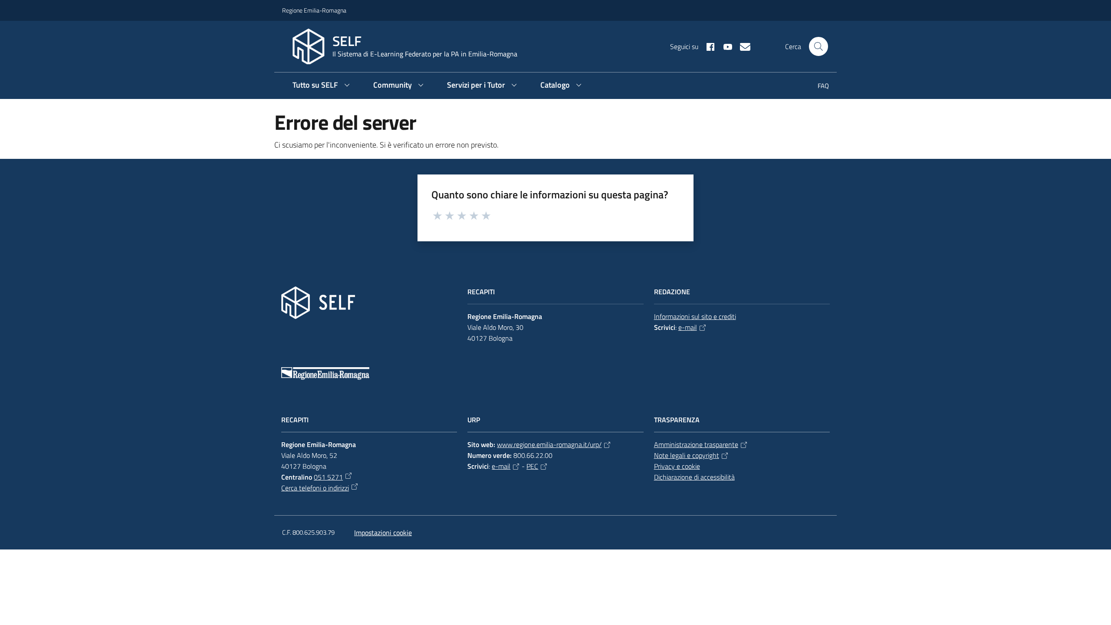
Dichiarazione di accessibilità (694, 477)
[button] (818, 46)
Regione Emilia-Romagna (314, 10)
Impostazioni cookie (383, 532)
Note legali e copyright (686, 455)
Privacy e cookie (677, 466)
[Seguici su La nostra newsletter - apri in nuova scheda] (741, 46)
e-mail (687, 327)
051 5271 (328, 477)
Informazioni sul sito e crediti (695, 316)
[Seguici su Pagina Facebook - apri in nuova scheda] (707, 46)
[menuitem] (818, 86)
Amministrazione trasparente (696, 444)
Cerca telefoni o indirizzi (315, 488)
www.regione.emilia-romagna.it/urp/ (549, 444)
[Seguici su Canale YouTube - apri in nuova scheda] (724, 46)
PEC (532, 466)
